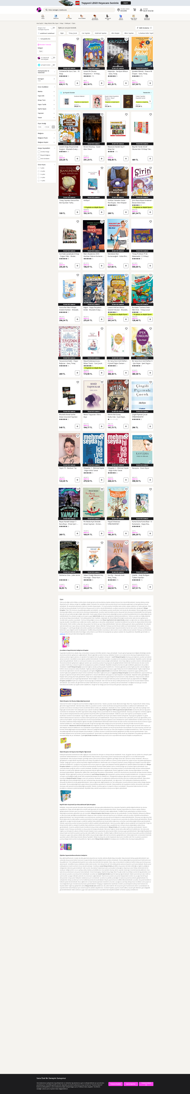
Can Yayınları (86, 33)
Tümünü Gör (146, 92)
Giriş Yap (150, 10)
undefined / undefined (47, 33)
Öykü (73, 23)
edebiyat (62, 634)
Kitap (61, 23)
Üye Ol (145, 10)
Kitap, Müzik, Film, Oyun (51, 23)
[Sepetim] (134, 10)
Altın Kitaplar (115, 33)
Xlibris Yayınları (129, 33)
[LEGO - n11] (95, 3)
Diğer (62, 33)
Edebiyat (67, 23)
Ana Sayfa (40, 23)
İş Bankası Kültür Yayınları (147, 33)
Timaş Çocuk (73, 33)
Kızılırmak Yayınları (100, 33)
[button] (150, 101)
